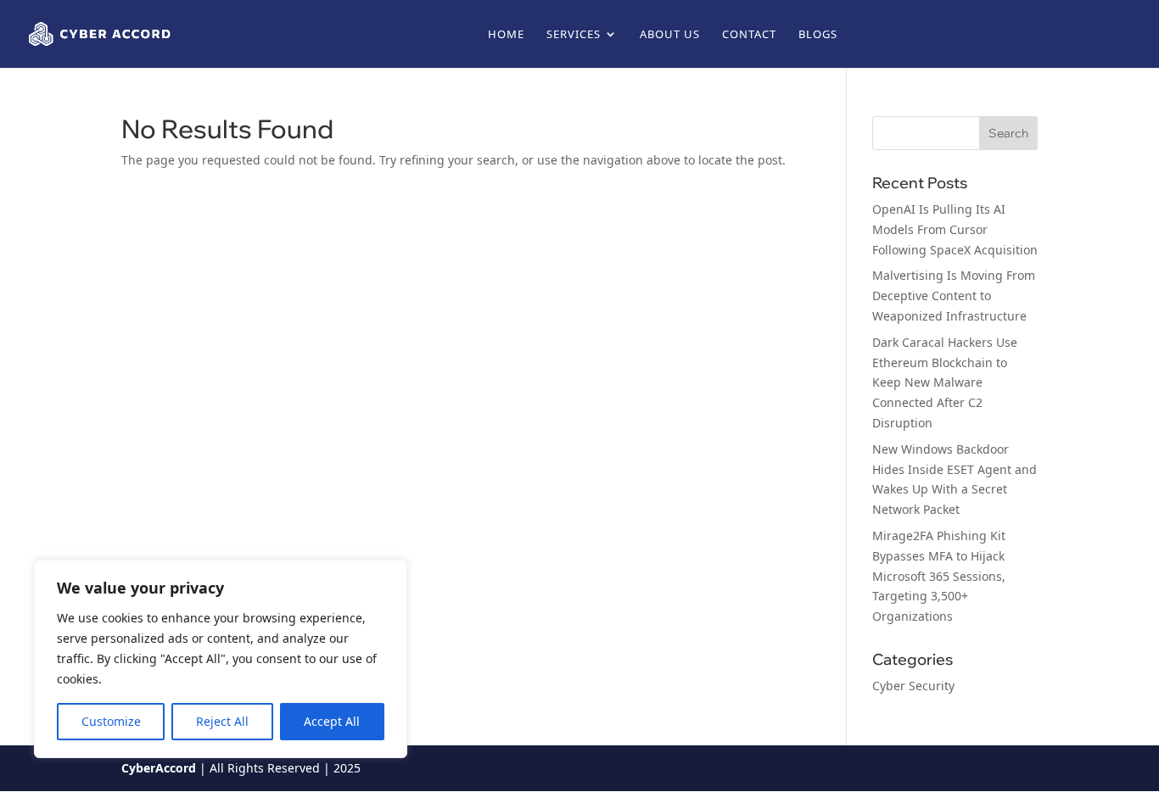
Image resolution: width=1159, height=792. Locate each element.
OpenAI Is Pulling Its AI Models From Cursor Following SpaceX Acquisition (955, 229)
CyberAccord (158, 768)
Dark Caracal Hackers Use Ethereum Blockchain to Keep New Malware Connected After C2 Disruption (944, 382)
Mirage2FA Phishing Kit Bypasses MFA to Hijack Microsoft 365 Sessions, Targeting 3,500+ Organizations (938, 575)
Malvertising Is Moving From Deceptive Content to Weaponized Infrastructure (953, 295)
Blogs (817, 35)
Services (573, 35)
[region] (220, 659)
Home (506, 35)
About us (670, 35)
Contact (749, 35)
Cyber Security (913, 686)
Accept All (332, 721)
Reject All (222, 721)
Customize (111, 721)
